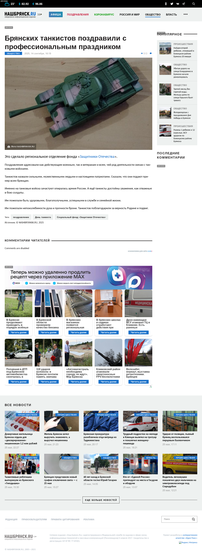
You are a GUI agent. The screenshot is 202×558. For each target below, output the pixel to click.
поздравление (21, 217)
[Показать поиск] (193, 3)
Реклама (88, 519)
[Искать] (193, 519)
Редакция (11, 519)
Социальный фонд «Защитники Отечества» (81, 217)
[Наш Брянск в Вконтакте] (177, 3)
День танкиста (43, 217)
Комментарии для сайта (140, 251)
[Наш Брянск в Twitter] (171, 3)
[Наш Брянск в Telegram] (183, 3)
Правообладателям (34, 519)
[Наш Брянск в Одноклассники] (165, 3)
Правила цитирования (65, 519)
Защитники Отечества (97, 157)
